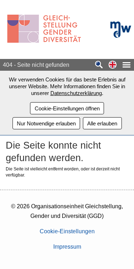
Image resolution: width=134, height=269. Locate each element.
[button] (112, 65)
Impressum (67, 247)
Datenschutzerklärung (76, 93)
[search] (99, 65)
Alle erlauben (102, 123)
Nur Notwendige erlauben (46, 123)
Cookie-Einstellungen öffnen (67, 108)
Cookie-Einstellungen (67, 231)
